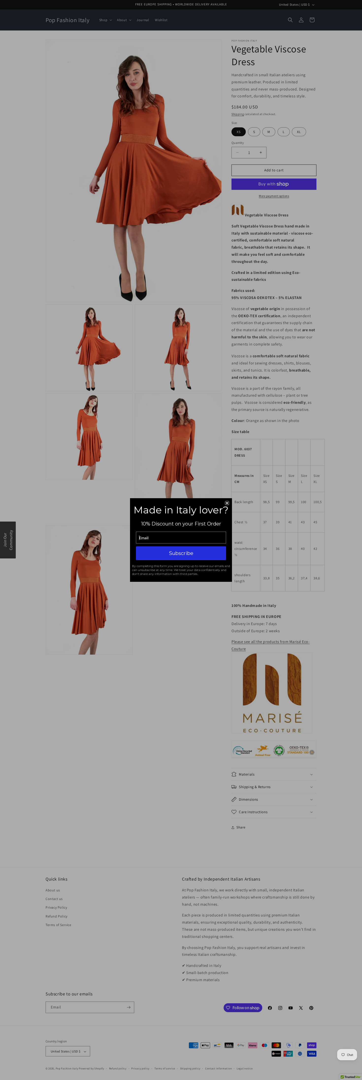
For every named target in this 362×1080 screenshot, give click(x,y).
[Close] (227, 503)
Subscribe (181, 553)
